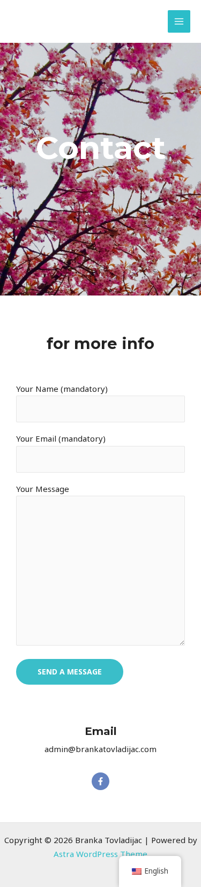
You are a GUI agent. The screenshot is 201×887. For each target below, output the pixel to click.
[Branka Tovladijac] (31, 15)
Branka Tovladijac (62, 27)
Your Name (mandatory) (62, 388)
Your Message (42, 488)
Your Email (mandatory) (61, 438)
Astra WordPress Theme (100, 853)
